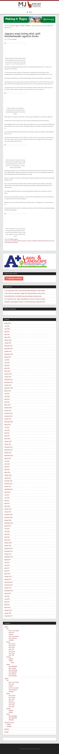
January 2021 (7, 512)
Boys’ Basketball (13, 666)
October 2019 (7, 554)
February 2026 (8, 340)
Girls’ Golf (11, 649)
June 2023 (7, 430)
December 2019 (8, 548)
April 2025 (7, 368)
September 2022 (8, 455)
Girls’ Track (11, 655)
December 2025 (8, 345)
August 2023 (7, 424)
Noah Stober (15, 242)
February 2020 (8, 542)
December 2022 (8, 447)
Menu (30, 12)
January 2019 (7, 579)
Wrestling (11, 720)
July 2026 (6, 326)
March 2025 (7, 371)
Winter (8, 664)
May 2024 (6, 399)
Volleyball (11, 640)
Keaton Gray (49, 240)
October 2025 (7, 351)
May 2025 (6, 365)
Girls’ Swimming (13, 638)
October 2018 (7, 588)
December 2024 (8, 379)
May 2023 (6, 433)
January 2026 (7, 343)
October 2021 (7, 486)
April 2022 (7, 469)
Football (11, 634)
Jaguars (16, 239)
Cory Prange (13, 240)
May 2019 (6, 568)
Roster (12, 662)
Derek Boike (19, 240)
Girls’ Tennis (12, 653)
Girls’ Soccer (12, 651)
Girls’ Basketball (13, 672)
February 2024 (8, 407)
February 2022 (8, 475)
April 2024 (7, 402)
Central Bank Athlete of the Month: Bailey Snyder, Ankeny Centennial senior (23, 296)
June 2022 (7, 464)
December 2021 (8, 481)
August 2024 (7, 391)
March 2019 (7, 573)
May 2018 (6, 602)
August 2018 (7, 593)
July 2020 (6, 528)
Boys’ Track (11, 647)
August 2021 (7, 492)
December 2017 (8, 616)
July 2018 (6, 596)
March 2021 (7, 506)
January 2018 (7, 613)
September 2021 (8, 489)
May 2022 (6, 466)
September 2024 (8, 388)
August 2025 (7, 357)
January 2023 (7, 444)
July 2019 (6, 562)
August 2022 (7, 458)
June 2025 (7, 362)
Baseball (12, 239)
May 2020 (6, 534)
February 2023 (8, 441)
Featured (24, 240)
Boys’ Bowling (12, 668)
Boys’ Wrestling (13, 675)
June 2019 (7, 565)
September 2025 (8, 354)
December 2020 (8, 514)
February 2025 (8, 374)
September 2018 (8, 590)
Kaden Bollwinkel (42, 240)
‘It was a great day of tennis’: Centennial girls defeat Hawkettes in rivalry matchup (24, 290)
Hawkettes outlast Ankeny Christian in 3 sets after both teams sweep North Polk (24, 302)
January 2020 (7, 545)
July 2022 (6, 461)
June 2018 (7, 599)
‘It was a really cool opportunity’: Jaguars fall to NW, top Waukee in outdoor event (24, 293)
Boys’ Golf (11, 632)
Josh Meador (35, 240)
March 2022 (7, 472)
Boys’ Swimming (13, 670)
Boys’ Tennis (12, 645)
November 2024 (8, 382)
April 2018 (7, 604)
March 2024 (7, 405)
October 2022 (7, 452)
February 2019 (8, 576)
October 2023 (7, 419)
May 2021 (6, 500)
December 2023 (8, 413)
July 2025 (6, 360)
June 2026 (7, 329)
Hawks (6, 627)
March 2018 (7, 607)
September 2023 (8, 421)
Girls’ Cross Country (14, 636)
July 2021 (6, 495)
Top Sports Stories (9, 722)
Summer (9, 657)
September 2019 (8, 557)
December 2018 (8, 582)
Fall (7, 629)
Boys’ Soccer (12, 644)
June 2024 (7, 396)
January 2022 (7, 478)
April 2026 (7, 334)
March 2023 (7, 438)
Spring (8, 642)
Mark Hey (10, 242)
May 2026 (6, 331)
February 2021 (8, 509)
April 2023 (7, 436)
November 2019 (8, 551)
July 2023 (6, 427)
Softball (11, 660)
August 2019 (7, 559)
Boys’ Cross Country (14, 630)
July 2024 (6, 393)
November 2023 (8, 416)
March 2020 (7, 540)
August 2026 (7, 323)
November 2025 (8, 348)
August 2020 (7, 526)
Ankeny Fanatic (34, 4)
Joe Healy (29, 240)
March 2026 (7, 337)
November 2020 (8, 517)
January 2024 (7, 410)
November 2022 (8, 450)
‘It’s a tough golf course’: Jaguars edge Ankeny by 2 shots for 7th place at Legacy (24, 299)
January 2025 (7, 376)
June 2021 (7, 497)
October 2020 (7, 520)
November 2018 (8, 585)
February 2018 (8, 610)
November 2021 (8, 483)
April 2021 (7, 503)
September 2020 (8, 523)
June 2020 (7, 531)
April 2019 (7, 571)
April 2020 (7, 537)
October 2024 (7, 385)
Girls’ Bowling (12, 674)
